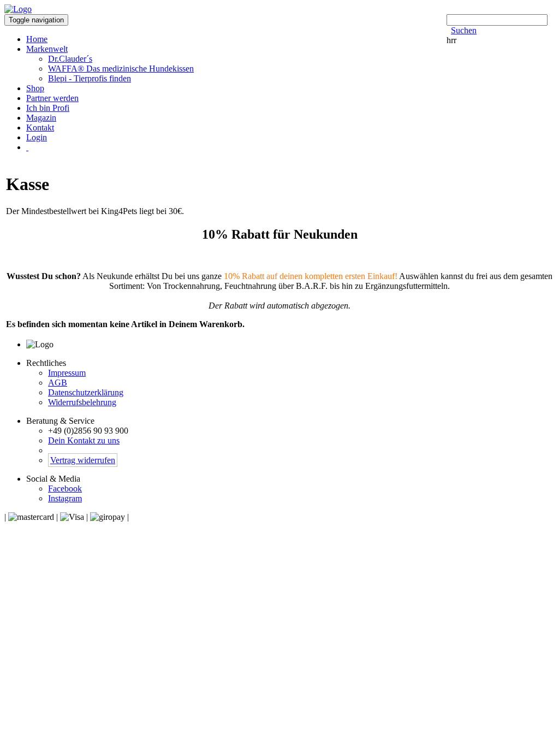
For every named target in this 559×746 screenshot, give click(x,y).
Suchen (464, 30)
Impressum (67, 372)
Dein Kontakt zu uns (84, 440)
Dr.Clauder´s (70, 58)
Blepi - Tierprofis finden (89, 78)
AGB (57, 382)
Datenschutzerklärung (85, 392)
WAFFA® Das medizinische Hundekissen (121, 68)
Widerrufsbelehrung (82, 402)
